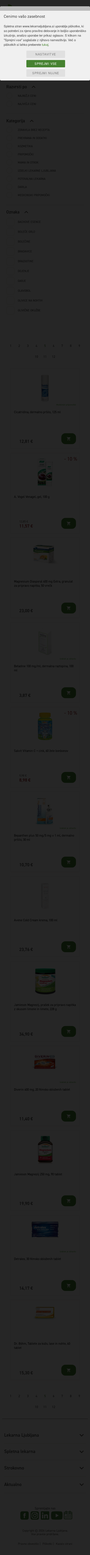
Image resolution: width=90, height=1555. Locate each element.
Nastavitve (45, 54)
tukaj (45, 44)
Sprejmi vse (46, 63)
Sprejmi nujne (45, 73)
